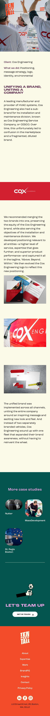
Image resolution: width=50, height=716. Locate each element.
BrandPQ (25, 671)
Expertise (25, 659)
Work (25, 665)
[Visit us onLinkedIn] (19, 698)
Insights (25, 677)
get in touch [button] (23, 614)
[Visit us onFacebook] (25, 698)
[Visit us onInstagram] (30, 698)
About (25, 653)
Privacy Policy (25, 688)
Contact (25, 682)
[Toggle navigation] (41, 9)
